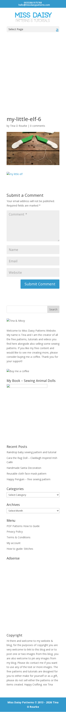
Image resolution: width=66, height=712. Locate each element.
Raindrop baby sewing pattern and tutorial (31, 452)
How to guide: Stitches (20, 548)
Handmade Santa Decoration (24, 468)
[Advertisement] (33, 70)
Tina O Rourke (18, 125)
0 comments (37, 125)
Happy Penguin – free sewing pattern (28, 479)
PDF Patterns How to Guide (23, 526)
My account (14, 543)
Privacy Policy (15, 531)
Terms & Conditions (18, 537)
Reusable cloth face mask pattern (26, 473)
